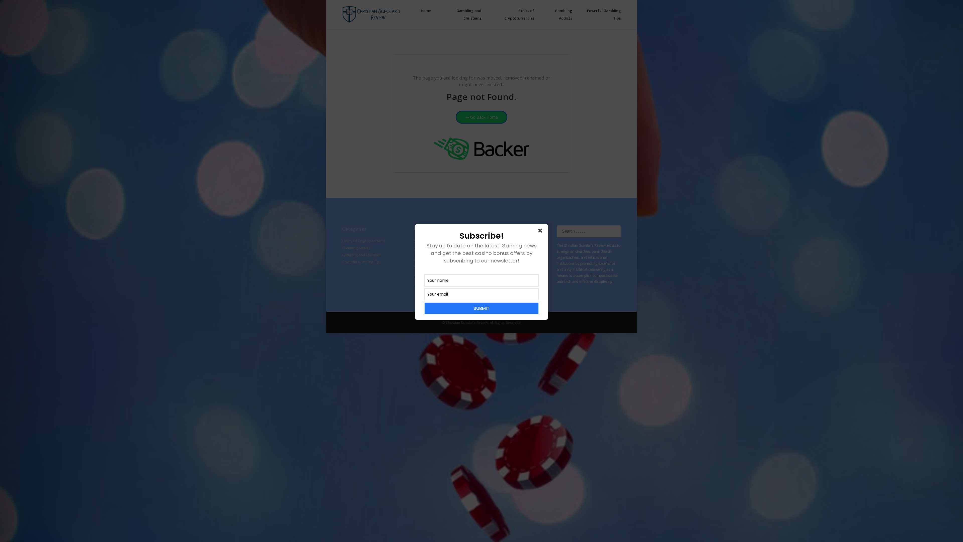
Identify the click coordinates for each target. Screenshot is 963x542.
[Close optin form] (541, 232)
